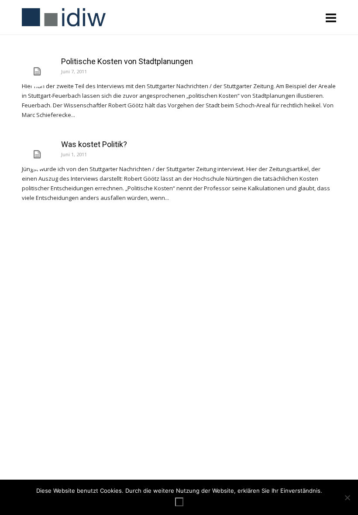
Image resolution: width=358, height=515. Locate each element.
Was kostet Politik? (94, 144)
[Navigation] (331, 17)
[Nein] (347, 497)
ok (179, 501)
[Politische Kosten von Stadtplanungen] (37, 71)
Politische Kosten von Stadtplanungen (127, 61)
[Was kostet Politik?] (37, 154)
